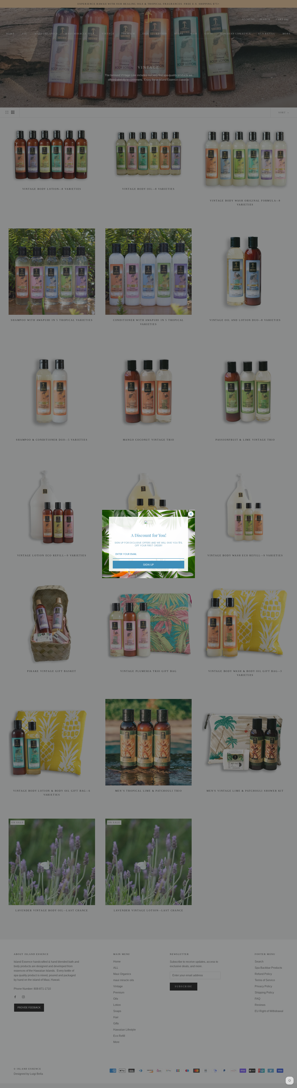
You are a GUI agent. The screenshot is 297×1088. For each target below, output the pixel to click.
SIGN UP (148, 565)
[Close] (191, 514)
